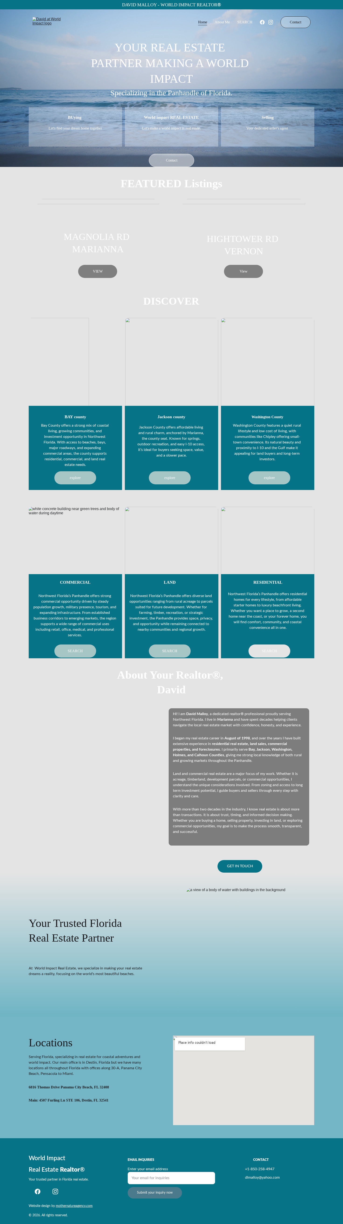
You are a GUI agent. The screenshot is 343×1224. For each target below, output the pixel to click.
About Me (222, 22)
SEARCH (244, 22)
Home (202, 22)
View (244, 271)
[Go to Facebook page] (264, 22)
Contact (295, 22)
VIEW (98, 271)
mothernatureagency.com (74, 1206)
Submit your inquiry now (155, 1192)
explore (75, 478)
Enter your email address (148, 1169)
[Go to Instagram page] (270, 22)
